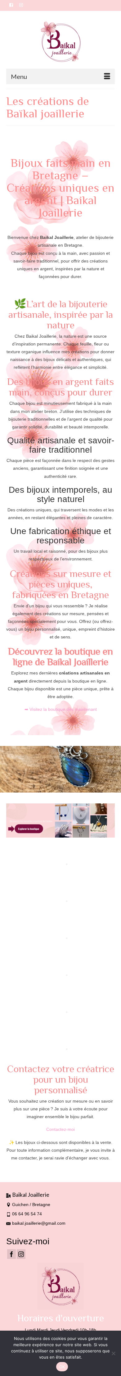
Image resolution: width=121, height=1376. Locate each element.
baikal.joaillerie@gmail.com (38, 1223)
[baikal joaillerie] (60, 42)
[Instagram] (21, 1254)
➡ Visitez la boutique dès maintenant (61, 709)
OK (62, 1366)
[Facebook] (11, 1254)
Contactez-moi (60, 1129)
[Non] (113, 1353)
